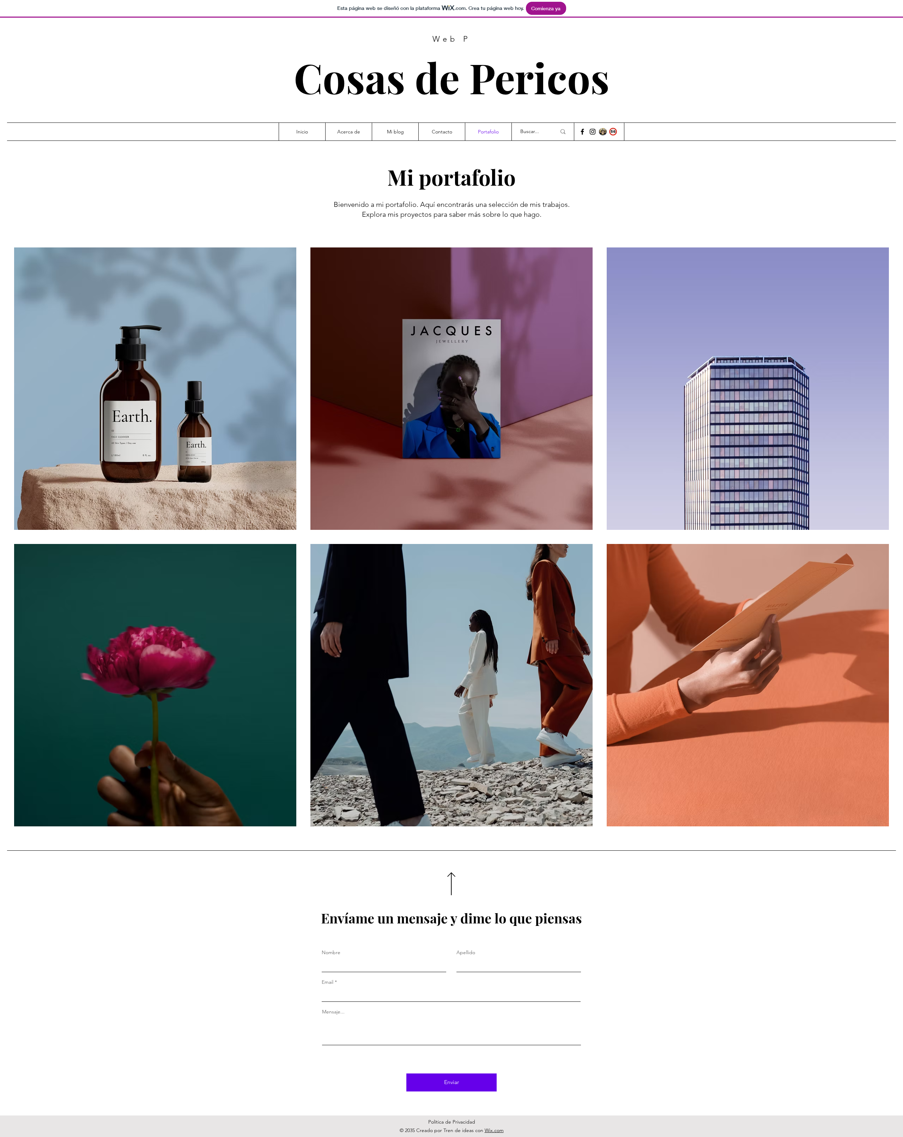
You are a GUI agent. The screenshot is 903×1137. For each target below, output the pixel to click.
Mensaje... (333, 1011)
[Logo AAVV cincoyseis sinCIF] (613, 132)
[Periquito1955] (592, 132)
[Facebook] (582, 132)
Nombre (331, 952)
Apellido (465, 952)
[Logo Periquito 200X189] (603, 132)
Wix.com (494, 1130)
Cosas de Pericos (452, 77)
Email (327, 982)
